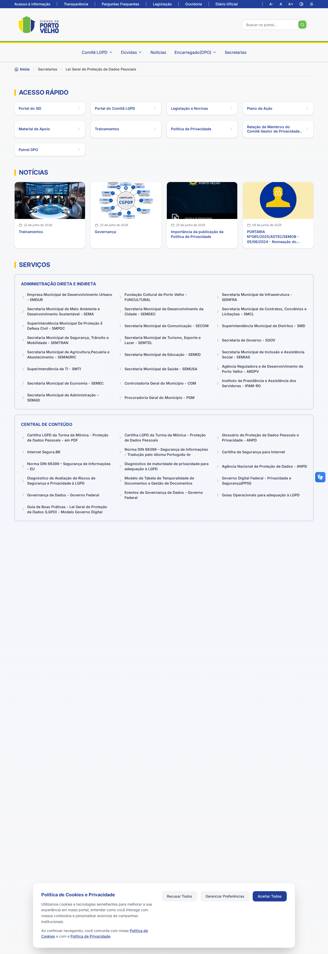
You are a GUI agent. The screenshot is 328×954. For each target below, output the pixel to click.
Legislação (162, 4)
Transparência (76, 4)
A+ (290, 4)
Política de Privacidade (90, 936)
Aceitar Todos (270, 896)
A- (271, 4)
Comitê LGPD (95, 52)
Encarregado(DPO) (193, 52)
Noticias (158, 52)
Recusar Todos (179, 896)
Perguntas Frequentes (120, 4)
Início (25, 69)
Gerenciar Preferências (225, 896)
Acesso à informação (32, 4)
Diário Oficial (227, 4)
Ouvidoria (193, 4)
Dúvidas (129, 52)
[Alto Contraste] (301, 4)
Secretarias (236, 52)
